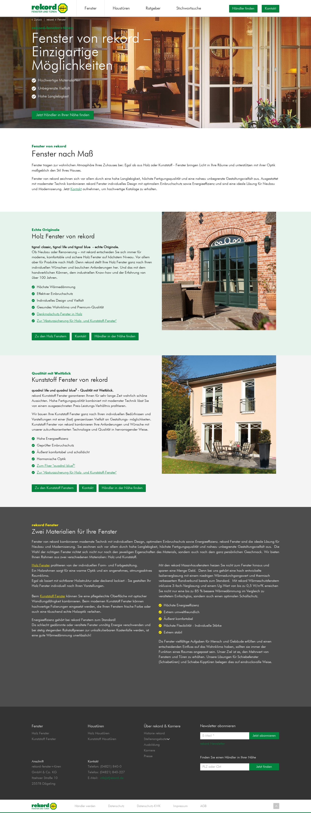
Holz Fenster (41, 565)
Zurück (38, 19)
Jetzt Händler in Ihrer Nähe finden (62, 115)
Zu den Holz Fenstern (50, 336)
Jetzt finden (264, 767)
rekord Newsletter (212, 744)
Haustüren (121, 8)
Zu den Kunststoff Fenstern (54, 488)
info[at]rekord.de (112, 778)
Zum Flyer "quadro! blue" (56, 466)
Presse (148, 756)
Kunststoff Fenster (52, 596)
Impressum (180, 806)
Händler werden (85, 806)
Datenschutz (116, 806)
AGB (203, 806)
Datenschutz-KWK (149, 806)
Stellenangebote (155, 739)
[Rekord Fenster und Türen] (49, 8)
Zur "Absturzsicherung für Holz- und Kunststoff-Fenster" (77, 321)
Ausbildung (152, 745)
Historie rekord (154, 733)
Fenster (90, 8)
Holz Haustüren (98, 733)
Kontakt (270, 8)
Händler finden (243, 8)
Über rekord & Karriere (162, 726)
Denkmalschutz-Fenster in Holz (59, 314)
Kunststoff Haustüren (102, 739)
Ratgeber (153, 8)
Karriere (149, 750)
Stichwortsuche (188, 8)
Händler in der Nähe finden (115, 336)
